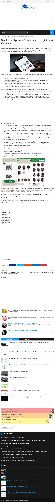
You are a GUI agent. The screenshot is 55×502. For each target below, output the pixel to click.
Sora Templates (9, 500)
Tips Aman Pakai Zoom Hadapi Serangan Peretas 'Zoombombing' (22, 475)
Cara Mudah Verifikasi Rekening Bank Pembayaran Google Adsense (24, 390)
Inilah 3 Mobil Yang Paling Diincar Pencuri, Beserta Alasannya (23, 330)
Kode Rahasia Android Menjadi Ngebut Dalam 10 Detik (12, 414)
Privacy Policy (4, 349)
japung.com (3, 424)
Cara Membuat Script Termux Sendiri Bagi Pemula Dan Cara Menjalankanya (26, 397)
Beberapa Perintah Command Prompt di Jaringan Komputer (22, 323)
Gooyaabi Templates (23, 500)
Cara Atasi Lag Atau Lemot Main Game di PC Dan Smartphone (23, 358)
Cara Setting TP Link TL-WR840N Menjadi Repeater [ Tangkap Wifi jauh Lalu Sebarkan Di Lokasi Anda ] (24, 451)
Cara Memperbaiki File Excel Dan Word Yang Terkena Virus (22, 384)
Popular (9, 339)
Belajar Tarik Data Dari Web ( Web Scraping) (19, 371)
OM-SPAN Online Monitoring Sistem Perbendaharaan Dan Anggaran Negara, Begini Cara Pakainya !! (31, 351)
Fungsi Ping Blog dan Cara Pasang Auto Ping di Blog (12, 437)
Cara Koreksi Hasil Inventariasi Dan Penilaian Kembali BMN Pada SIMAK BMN (26, 309)
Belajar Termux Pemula (12, 469)
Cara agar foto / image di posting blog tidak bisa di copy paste (15, 443)
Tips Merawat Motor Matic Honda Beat (17, 377)
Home (2, 36)
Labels (27, 339)
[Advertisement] (27, 19)
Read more (8, 412)
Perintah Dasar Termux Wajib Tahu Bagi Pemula (12, 457)
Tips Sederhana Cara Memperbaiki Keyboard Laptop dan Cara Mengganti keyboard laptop (29, 342)
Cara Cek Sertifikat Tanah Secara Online (9, 419)
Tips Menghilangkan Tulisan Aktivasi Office (17, 486)
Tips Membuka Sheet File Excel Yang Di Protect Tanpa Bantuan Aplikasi (23, 480)
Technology (7, 36)
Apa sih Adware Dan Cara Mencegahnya (17, 316)
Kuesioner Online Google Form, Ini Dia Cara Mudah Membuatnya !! (15, 448)
